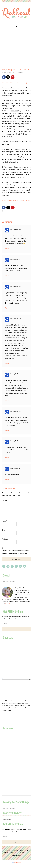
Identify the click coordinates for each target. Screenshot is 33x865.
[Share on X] (8, 77)
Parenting (15, 211)
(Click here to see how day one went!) (14, 83)
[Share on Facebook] (4, 77)
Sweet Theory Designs (11, 854)
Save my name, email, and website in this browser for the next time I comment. (15, 552)
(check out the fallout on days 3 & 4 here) (16, 200)
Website (5, 539)
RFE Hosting (17, 855)
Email (4, 530)
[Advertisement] (16, 48)
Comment (5, 500)
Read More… (9, 604)
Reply (7, 248)
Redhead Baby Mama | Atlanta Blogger (16, 13)
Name (4, 521)
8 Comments (19, 72)
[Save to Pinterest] (13, 77)
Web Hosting (24, 854)
